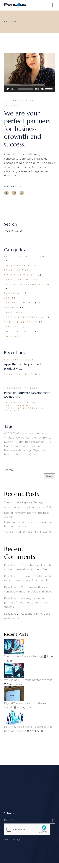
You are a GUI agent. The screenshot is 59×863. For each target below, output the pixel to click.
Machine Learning (21, 322)
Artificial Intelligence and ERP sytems (27, 531)
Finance (11, 307)
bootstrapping (18, 265)
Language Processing (24, 317)
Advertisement (30, 433)
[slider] (49, 88)
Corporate (22, 437)
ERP (7, 298)
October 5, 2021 (19, 100)
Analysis (9, 437)
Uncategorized (18, 332)
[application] (29, 89)
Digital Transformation (27, 284)
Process (9, 454)
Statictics (31, 454)
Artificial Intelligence (26, 257)
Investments (15, 312)
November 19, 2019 (21, 388)
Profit (19, 454)
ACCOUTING (11, 433)
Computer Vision (19, 275)
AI (43, 433)
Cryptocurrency (41, 437)
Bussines (12, 106)
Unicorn (11, 336)
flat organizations (16, 446)
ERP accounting (19, 303)
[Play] (8, 88)
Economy (12, 293)
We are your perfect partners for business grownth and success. (27, 128)
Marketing (24, 450)
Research (12, 327)
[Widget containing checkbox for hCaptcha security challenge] (27, 829)
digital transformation (30, 441)
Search (8, 470)
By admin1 (13, 103)
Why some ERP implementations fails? (28, 507)
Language (36, 446)
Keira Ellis (10, 565)
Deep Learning (17, 280)
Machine (9, 450)
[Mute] (42, 88)
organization (41, 450)
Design (8, 441)
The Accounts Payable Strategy (23, 502)
